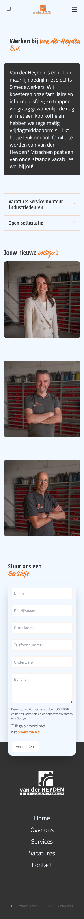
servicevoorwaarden (59, 714)
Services (42, 841)
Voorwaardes (65, 906)
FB (12, 906)
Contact (42, 864)
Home (42, 817)
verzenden (25, 746)
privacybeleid (29, 714)
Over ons (42, 829)
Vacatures (42, 853)
